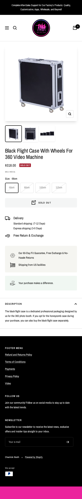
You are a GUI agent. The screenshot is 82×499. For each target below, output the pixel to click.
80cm (27, 187)
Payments (10, 369)
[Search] (15, 28)
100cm (42, 187)
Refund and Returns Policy (18, 354)
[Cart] (75, 28)
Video (8, 383)
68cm (12, 187)
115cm (59, 187)
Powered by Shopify (34, 457)
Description (13, 304)
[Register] (67, 442)
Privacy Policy (12, 376)
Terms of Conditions (15, 362)
